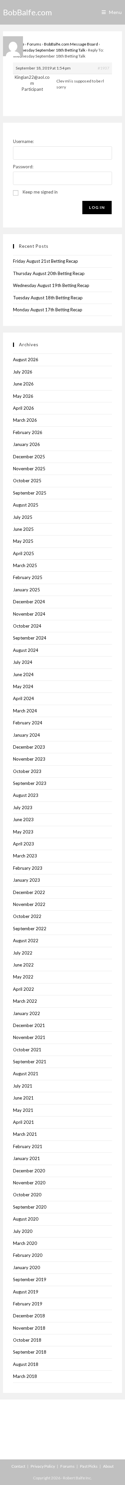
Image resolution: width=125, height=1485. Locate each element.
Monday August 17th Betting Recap (47, 309)
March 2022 (25, 1001)
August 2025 (25, 505)
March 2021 (25, 1134)
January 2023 (26, 880)
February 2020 (27, 1255)
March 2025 (25, 565)
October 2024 (27, 626)
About (108, 1466)
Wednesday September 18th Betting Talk (49, 50)
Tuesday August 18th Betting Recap (48, 297)
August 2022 (25, 940)
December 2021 (29, 1025)
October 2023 (27, 771)
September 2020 (29, 1207)
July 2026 (22, 371)
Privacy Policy (43, 1466)
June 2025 (23, 529)
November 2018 (29, 1328)
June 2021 (23, 1098)
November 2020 (29, 1182)
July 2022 (22, 953)
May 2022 (23, 976)
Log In (97, 207)
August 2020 (25, 1219)
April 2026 (23, 408)
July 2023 (22, 807)
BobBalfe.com (27, 12)
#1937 (103, 68)
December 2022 (29, 892)
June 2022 (23, 964)
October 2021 (27, 1049)
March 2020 (25, 1243)
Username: (23, 141)
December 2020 (29, 1170)
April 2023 (23, 843)
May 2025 (23, 541)
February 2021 (27, 1146)
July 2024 (22, 662)
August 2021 (25, 1073)
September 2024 (29, 638)
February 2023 (27, 868)
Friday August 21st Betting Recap (45, 261)
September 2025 (29, 493)
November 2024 (29, 614)
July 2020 (22, 1231)
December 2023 (29, 747)
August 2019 (25, 1291)
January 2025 (26, 589)
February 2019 (27, 1303)
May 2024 (23, 686)
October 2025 (27, 480)
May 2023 (23, 831)
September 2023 (29, 783)
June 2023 (23, 819)
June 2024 (23, 674)
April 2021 (23, 1122)
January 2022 (26, 1013)
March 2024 (25, 710)
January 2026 (26, 444)
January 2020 (26, 1267)
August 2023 (25, 795)
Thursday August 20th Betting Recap (49, 273)
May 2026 (23, 396)
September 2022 (29, 928)
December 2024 (29, 601)
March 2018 (25, 1376)
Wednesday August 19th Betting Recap (51, 285)
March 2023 (25, 855)
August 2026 (25, 359)
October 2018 (27, 1340)
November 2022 (29, 904)
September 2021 (29, 1061)
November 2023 (29, 759)
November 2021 (29, 1037)
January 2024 (26, 735)
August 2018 (25, 1364)
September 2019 (29, 1279)
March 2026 (25, 420)
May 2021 (23, 1110)
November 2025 (29, 468)
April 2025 (23, 553)
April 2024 (23, 698)
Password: (23, 166)
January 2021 (26, 1158)
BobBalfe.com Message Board (71, 44)
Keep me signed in (40, 192)
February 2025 (27, 577)
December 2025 (29, 456)
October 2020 (27, 1194)
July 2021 (22, 1086)
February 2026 (27, 432)
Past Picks (89, 1466)
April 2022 (23, 989)
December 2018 (29, 1315)
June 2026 (23, 383)
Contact (18, 1466)
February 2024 (27, 722)
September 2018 (29, 1352)
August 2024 (25, 650)
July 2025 (22, 517)
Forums (34, 44)
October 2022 (27, 916)
